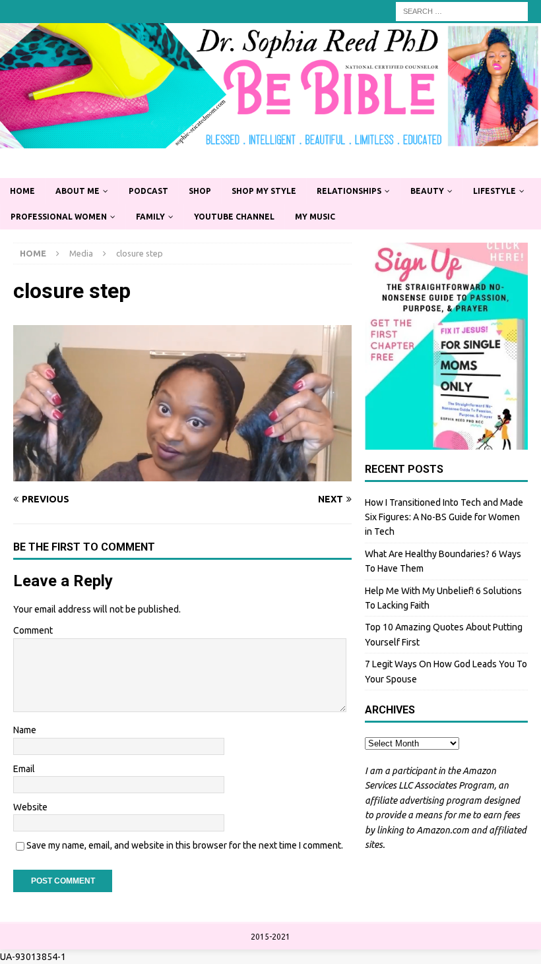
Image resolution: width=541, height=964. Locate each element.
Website (30, 807)
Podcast (148, 191)
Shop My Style (264, 191)
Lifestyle (494, 191)
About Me (77, 191)
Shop (200, 191)
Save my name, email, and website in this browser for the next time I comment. (184, 845)
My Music (315, 216)
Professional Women (59, 216)
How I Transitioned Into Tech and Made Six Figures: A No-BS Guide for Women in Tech (444, 517)
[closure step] (182, 474)
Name (24, 730)
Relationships (349, 191)
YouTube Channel (234, 216)
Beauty (427, 191)
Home (22, 191)
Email (24, 769)
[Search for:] (462, 10)
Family (150, 216)
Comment (33, 630)
